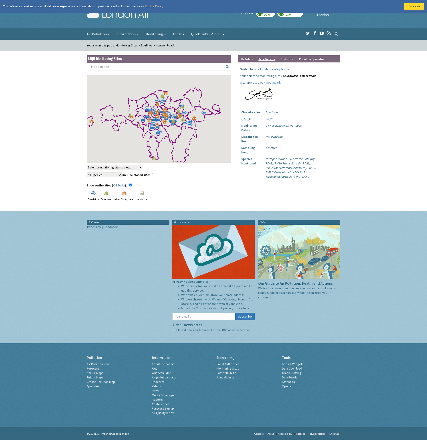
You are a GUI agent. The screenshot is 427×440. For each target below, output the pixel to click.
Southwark (273, 82)
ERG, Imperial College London (112, 433)
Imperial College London (328, 14)
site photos (281, 69)
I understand (414, 6)
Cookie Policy (154, 6)
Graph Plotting (292, 373)
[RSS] (329, 33)
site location (262, 69)
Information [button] (126, 34)
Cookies (300, 433)
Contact (259, 433)
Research (158, 382)
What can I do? (161, 373)
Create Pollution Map (101, 382)
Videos (156, 386)
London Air (118, 14)
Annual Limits (225, 377)
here (246, 308)
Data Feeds (289, 377)
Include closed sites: (137, 175)
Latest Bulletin (226, 373)
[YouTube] (322, 33)
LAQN (269, 119)
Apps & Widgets (293, 364)
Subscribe (245, 316)
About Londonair (163, 364)
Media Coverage (163, 395)
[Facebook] (315, 33)
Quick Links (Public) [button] (206, 34)
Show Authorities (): (107, 185)
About (271, 433)
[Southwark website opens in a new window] (259, 93)
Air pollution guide (164, 377)
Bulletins (247, 59)
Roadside (272, 112)
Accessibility (285, 433)
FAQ (154, 368)
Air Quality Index (163, 413)
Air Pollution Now (98, 364)
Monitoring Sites (228, 368)
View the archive (239, 330)
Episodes (93, 386)
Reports (157, 400)
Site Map (334, 433)
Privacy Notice (317, 433)
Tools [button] (177, 34)
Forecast (93, 368)
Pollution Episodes (311, 59)
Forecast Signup (163, 408)
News (155, 391)
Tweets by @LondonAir (102, 227)
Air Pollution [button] (97, 34)
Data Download (292, 368)
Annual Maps (95, 373)
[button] (167, 94)
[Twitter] (308, 33)
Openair (287, 386)
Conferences (161, 404)
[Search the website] (336, 33)
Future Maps (95, 377)
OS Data (119, 185)
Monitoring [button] (154, 34)
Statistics (287, 59)
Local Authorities (228, 364)
